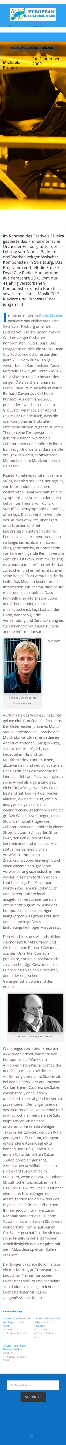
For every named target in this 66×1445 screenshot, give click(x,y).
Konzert (48, 47)
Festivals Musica (48, 315)
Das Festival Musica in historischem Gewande (47, 1322)
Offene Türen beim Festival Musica (14, 1347)
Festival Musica (24, 47)
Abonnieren (33, 1397)
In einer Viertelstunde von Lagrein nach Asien (16, 1322)
